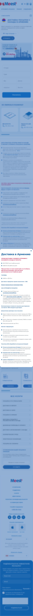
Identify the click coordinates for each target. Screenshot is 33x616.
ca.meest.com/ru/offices (9, 292)
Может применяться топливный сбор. (12, 284)
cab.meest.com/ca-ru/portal (13, 296)
